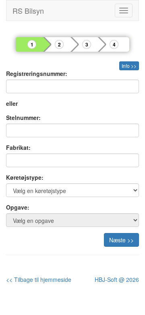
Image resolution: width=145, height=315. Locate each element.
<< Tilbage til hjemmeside (38, 279)
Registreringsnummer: (36, 73)
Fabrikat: (18, 147)
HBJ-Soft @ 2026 (117, 279)
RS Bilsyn (28, 10)
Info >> (129, 65)
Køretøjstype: (25, 177)
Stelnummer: (23, 117)
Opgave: (17, 207)
